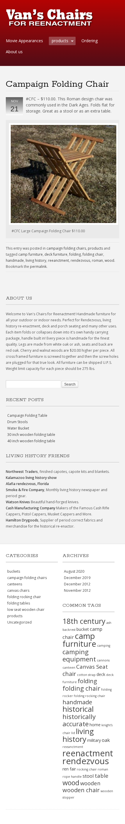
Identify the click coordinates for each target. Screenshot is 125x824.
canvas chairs (18, 590)
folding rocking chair (24, 596)
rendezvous (80, 260)
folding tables (18, 603)
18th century (84, 621)
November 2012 (77, 590)
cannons (103, 660)
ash (108, 623)
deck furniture (55, 254)
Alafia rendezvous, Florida (27, 483)
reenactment (88, 753)
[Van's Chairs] (49, 24)
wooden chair (81, 790)
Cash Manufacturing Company (30, 508)
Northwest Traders (22, 471)
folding (75, 254)
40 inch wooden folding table (31, 440)
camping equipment (79, 655)
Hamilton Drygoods (22, 520)
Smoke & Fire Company (25, 489)
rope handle (72, 777)
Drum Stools (17, 421)
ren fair (69, 769)
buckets (13, 571)
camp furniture (30, 254)
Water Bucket (18, 428)
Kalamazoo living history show (31, 477)
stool (88, 776)
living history (36, 260)
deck (101, 674)
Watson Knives (18, 501)
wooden (90, 783)
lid (73, 733)
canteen (69, 668)
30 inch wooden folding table (31, 434)
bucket (82, 629)
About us (14, 51)
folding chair (93, 254)
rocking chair (87, 769)
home (95, 724)
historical (78, 709)
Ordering (89, 40)
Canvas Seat (92, 666)
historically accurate (79, 720)
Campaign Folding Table (27, 415)
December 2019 (77, 577)
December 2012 (77, 584)
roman (97, 260)
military (94, 740)
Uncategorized (19, 622)
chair (69, 674)
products (58, 41)
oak (106, 740)
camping (103, 646)
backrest (69, 630)
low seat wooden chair (25, 609)
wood (109, 260)
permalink (38, 266)
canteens (14, 584)
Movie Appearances (24, 40)
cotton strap (86, 675)
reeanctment (58, 260)
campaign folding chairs (66, 248)
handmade (15, 260)
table (101, 775)
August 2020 (74, 571)
